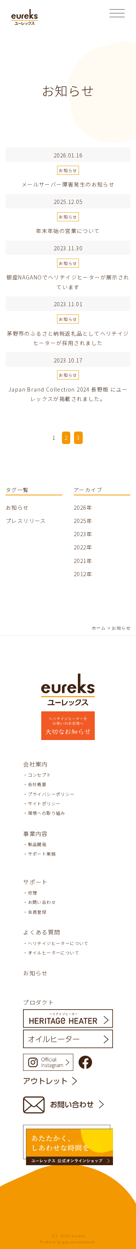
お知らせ (68, 170)
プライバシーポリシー (51, 794)
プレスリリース (26, 520)
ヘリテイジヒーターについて (58, 943)
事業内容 (35, 833)
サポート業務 (42, 854)
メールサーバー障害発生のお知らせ (68, 184)
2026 (80, 507)
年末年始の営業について (68, 230)
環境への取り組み (46, 813)
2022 (80, 547)
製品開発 (37, 844)
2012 (80, 574)
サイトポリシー (44, 803)
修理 (32, 893)
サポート (35, 881)
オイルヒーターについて (53, 953)
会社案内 (35, 764)
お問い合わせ (42, 902)
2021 (80, 560)
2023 (80, 534)
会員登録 (37, 912)
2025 (80, 520)
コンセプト (39, 775)
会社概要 (37, 784)
